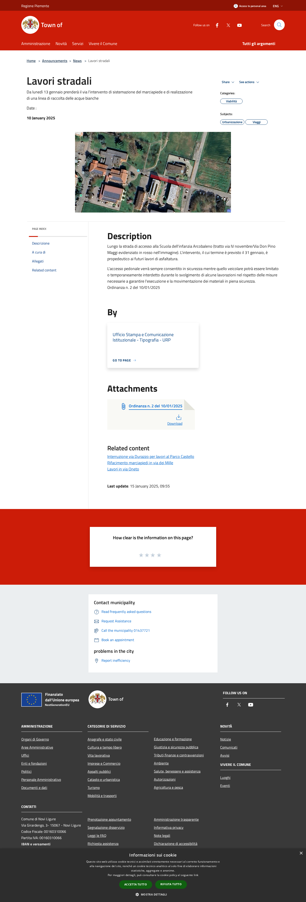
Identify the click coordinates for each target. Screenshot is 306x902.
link (196, 875)
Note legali (162, 835)
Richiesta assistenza (103, 843)
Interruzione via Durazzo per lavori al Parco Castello (150, 456)
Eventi (225, 785)
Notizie (225, 739)
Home (31, 60)
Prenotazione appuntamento (109, 819)
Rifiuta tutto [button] (171, 884)
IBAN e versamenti (35, 844)
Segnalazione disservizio (106, 827)
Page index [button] (39, 229)
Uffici (25, 755)
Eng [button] (276, 6)
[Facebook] (215, 25)
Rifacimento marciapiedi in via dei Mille (140, 463)
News (77, 60)
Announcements (54, 60)
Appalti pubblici (99, 771)
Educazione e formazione (173, 739)
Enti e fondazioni (34, 763)
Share (226, 81)
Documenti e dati (34, 787)
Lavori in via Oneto (123, 469)
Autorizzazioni (165, 779)
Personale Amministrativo (41, 779)
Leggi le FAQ (97, 835)
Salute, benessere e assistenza (177, 771)
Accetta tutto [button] (135, 884)
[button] (153, 894)
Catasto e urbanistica (104, 779)
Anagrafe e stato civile (105, 739)
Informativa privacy (168, 827)
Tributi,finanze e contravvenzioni (179, 755)
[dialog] (153, 875)
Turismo (94, 787)
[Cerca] (279, 24)
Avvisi (224, 755)
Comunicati (228, 747)
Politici (26, 771)
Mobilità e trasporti (102, 795)
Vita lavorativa (99, 755)
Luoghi (225, 777)
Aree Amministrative (37, 747)
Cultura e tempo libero (105, 747)
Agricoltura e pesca (168, 787)
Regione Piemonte (35, 6)
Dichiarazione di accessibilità (175, 843)
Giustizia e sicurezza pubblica (176, 747)
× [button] (301, 853)
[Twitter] (226, 25)
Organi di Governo (35, 739)
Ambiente (161, 763)
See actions (247, 81)
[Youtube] (237, 25)
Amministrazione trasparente (176, 819)
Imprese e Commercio (104, 763)
